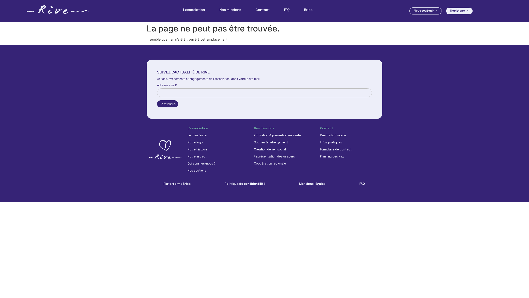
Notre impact (197, 156)
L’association (194, 10)
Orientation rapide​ (333, 135)
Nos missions (230, 10)
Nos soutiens (197, 170)
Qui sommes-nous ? (202, 163)
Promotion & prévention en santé (277, 135)
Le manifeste (197, 135)
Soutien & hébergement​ (271, 142)
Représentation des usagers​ (274, 156)
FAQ (287, 10)
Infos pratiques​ (331, 142)
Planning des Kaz (332, 156)
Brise (308, 10)
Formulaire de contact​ (336, 149)
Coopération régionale (270, 163)
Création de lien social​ (270, 149)
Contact (263, 10)
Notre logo (195, 142)
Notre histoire (197, 149)
